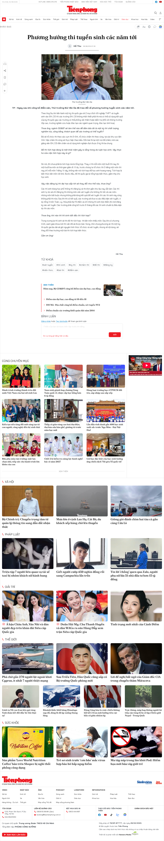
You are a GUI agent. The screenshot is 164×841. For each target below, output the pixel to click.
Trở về (5, 90)
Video (152, 19)
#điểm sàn (73, 270)
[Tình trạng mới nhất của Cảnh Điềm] (136, 606)
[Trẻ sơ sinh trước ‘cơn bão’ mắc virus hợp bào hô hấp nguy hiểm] (82, 741)
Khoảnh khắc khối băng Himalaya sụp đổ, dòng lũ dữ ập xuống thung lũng (60, 713)
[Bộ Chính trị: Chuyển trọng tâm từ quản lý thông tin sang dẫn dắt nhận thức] (27, 501)
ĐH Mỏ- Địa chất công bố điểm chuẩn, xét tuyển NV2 (73, 304)
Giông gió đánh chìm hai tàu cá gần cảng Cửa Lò (134, 521)
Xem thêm (160, 19)
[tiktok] (112, 815)
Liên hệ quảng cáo (43, 808)
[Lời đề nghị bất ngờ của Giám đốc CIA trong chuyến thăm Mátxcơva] (136, 658)
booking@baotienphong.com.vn (49, 815)
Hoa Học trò (105, 2)
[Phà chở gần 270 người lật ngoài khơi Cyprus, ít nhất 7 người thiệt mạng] (27, 658)
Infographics (98, 790)
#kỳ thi (72, 264)
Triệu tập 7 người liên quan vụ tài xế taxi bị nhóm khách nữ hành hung (26, 573)
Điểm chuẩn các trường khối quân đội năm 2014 (70, 310)
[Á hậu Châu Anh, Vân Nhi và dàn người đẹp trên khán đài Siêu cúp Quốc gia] (27, 606)
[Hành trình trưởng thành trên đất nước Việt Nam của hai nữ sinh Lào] (21, 376)
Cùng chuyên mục (15, 361)
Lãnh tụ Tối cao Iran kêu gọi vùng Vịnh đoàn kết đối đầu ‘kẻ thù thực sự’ (19, 713)
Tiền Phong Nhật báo (69, 2)
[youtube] (160, 2)
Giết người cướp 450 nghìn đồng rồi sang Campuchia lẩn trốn (80, 573)
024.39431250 (10, 817)
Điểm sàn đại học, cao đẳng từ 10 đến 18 (66, 299)
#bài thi (60, 270)
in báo (149, 26)
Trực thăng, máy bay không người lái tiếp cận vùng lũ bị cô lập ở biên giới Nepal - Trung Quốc (143, 713)
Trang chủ (4, 19)
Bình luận (5, 84)
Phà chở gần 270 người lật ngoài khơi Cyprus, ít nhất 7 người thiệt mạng (27, 678)
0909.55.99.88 (43, 812)
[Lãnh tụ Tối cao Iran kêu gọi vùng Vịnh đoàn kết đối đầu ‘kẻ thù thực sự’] (20, 696)
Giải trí (116, 19)
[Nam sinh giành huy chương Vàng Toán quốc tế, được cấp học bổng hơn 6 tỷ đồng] (63, 376)
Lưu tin (5, 77)
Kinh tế (19, 19)
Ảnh (40, 790)
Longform (79, 790)
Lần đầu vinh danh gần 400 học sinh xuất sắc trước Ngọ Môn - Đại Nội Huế (105, 427)
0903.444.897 (74, 812)
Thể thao (83, 19)
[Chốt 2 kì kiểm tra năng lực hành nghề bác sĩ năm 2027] (63, 444)
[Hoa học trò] (159, 783)
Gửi (114, 335)
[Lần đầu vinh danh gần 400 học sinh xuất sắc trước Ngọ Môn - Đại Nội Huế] (106, 410)
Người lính (94, 19)
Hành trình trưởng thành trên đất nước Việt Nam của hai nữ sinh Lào (19, 391)
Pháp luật (74, 19)
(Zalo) (51, 812)
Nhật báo (24, 790)
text (143, 26)
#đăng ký (107, 264)
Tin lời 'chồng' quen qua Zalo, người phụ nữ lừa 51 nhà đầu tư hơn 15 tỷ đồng (134, 575)
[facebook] (156, 2)
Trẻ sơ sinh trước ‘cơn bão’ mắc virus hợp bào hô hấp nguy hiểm (80, 762)
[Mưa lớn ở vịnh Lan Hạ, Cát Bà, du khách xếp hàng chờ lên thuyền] (82, 501)
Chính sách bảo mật (143, 808)
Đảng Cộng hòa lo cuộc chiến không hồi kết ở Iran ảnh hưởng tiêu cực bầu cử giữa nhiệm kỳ (102, 713)
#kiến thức (47, 270)
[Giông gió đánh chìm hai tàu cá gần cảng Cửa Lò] (136, 501)
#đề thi (96, 264)
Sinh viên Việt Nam (89, 2)
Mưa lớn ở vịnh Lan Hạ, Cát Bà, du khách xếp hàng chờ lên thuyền (78, 521)
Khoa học (135, 19)
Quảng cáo (130, 2)
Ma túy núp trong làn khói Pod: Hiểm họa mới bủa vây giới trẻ (135, 762)
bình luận (154, 26)
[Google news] (126, 815)
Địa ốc (37, 19)
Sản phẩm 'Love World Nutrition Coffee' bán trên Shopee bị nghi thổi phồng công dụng (26, 763)
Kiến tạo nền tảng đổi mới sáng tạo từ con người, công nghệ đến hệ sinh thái (21, 426)
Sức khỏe (46, 19)
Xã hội (11, 19)
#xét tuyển (47, 264)
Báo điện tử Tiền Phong (82, 10)
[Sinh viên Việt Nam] (144, 783)
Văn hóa (108, 19)
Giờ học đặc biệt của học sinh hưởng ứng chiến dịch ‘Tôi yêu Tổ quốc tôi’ (105, 460)
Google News (160, 26)
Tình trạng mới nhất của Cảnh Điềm (135, 624)
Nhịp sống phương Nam (65, 802)
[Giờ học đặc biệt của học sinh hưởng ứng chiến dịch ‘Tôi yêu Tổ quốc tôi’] (106, 444)
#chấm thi (84, 264)
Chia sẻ (5, 70)
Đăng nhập (46, 321)
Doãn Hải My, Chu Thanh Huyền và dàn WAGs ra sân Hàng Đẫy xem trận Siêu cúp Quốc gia (80, 628)
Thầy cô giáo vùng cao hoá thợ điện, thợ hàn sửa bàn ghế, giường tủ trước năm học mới (62, 427)
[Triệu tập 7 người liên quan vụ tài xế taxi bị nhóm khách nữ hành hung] (27, 553)
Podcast (60, 790)
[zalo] (119, 815)
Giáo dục (125, 19)
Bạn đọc (131, 798)
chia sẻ (138, 26)
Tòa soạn (118, 2)
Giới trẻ (65, 19)
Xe (101, 19)
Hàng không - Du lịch (10, 802)
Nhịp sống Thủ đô (45, 802)
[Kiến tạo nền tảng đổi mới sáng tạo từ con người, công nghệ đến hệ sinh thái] (21, 410)
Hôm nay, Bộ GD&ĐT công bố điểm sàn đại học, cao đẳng (72, 288)
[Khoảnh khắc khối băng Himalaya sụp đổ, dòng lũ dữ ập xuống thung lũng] (61, 696)
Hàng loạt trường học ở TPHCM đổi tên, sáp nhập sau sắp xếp (104, 391)
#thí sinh (60, 264)
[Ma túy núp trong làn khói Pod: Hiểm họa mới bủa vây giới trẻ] (136, 741)
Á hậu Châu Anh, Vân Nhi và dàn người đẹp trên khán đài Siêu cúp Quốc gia (25, 628)
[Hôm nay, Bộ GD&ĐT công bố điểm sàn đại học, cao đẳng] (113, 290)
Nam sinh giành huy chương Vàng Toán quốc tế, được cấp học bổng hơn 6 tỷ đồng (62, 393)
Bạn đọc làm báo (16, 834)
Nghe (5, 64)
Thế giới (56, 19)
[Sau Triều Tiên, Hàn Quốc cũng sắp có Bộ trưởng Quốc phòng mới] (82, 658)
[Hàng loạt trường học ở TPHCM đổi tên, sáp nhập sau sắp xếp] (106, 376)
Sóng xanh (29, 19)
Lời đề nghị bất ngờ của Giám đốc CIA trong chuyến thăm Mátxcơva (136, 678)
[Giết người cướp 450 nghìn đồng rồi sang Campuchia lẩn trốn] (82, 553)
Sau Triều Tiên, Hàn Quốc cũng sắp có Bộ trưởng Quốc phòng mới (81, 678)
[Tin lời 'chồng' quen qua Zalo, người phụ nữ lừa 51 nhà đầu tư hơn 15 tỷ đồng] (136, 553)
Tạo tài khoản (62, 321)
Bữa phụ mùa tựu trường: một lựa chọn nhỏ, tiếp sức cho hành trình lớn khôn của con (20, 461)
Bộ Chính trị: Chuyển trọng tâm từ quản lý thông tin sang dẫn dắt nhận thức (26, 523)
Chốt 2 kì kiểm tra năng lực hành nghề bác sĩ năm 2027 (63, 460)
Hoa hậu (144, 19)
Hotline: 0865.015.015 (48, 2)
